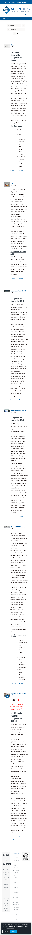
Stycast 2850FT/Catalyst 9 (18, 527)
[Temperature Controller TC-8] (7, 299)
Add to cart (14, 399)
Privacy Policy (10, 928)
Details (21, 170)
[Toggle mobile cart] (25, 15)
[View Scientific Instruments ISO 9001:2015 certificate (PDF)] (26, 854)
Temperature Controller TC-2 (19, 410)
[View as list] (17, 33)
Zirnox (12, 45)
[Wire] (7, 192)
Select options (13, 171)
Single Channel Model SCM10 (18, 694)
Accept (13, 931)
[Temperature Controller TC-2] (7, 419)
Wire (12, 183)
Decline (6, 931)
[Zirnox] (7, 53)
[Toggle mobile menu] (29, 15)
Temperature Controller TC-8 (19, 291)
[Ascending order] (23, 25)
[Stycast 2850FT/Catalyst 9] (7, 535)
